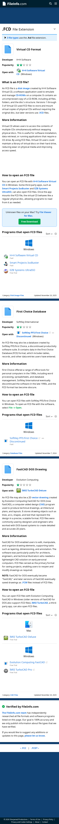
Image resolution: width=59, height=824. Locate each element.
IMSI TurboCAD (40, 602)
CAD (42, 504)
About (37, 822)
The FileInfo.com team (14, 712)
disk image (24, 88)
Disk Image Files (17, 295)
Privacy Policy (48, 819)
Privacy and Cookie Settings (21, 822)
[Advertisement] (29, 15)
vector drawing (40, 497)
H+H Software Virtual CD (24, 255)
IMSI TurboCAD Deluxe (34, 490)
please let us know (35, 735)
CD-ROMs (21, 95)
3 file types (13, 37)
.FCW (24, 582)
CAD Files (14, 695)
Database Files (16, 453)
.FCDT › (35, 748)
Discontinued (23, 336)
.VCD (41, 112)
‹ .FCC (23, 748)
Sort (48, 234)
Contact (45, 822)
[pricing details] (55, 233)
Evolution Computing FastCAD (27, 662)
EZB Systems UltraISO (22, 270)
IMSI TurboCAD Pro (21, 669)
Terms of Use (35, 819)
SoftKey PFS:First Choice (35, 332)
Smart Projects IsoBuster (15, 188)
